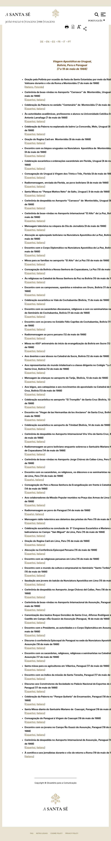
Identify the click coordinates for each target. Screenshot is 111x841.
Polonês (38, 86)
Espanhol (30, 99)
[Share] (93, 29)
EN (47, 41)
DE (41, 41)
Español (29, 479)
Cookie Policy (56, 833)
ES (53, 41)
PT (69, 41)
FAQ (31, 833)
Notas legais (42, 833)
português (95, 21)
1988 (40, 21)
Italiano (29, 86)
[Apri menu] (103, 14)
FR (59, 41)
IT (64, 41)
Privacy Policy (71, 833)
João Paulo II (14, 21)
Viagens (31, 21)
